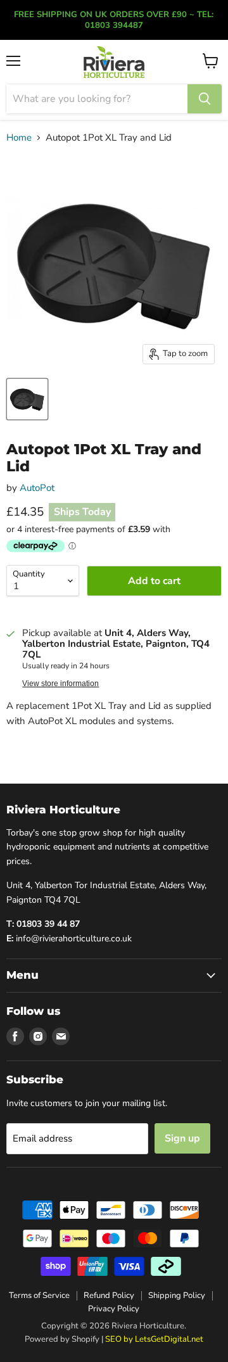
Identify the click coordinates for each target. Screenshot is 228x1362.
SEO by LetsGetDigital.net (154, 1339)
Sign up (182, 1138)
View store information (60, 683)
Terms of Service (39, 1295)
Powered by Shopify (62, 1339)
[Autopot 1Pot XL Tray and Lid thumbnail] (27, 399)
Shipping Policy (176, 1295)
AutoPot (37, 487)
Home (19, 137)
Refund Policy (109, 1295)
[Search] (204, 98)
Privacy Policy (113, 1308)
